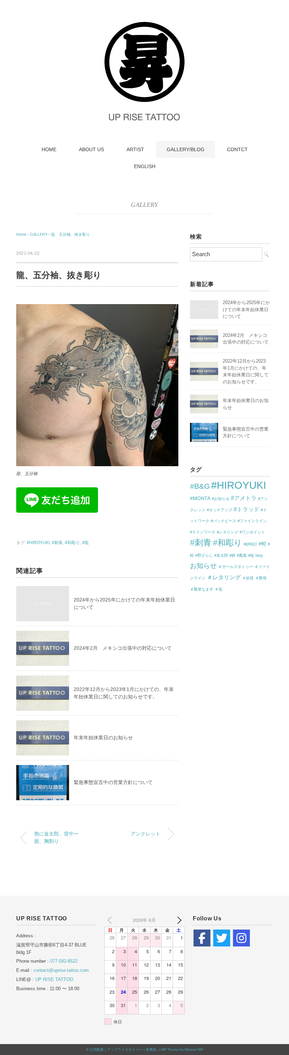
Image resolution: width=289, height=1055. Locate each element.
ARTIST (135, 149)
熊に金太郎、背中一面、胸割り (56, 837)
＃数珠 (261, 578)
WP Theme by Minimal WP (182, 1049)
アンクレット (145, 834)
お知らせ (203, 565)
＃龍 (218, 589)
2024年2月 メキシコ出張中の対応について (123, 648)
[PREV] (111, 920)
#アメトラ (244, 498)
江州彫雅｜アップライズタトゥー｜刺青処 (123, 1049)
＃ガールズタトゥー (235, 566)
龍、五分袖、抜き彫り (70, 234)
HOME (49, 149)
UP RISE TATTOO (54, 979)
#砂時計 (250, 544)
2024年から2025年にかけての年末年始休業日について (246, 309)
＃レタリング (224, 577)
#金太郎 (221, 555)
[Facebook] (201, 938)
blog (259, 555)
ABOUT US (91, 149)
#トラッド (246, 509)
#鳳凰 (242, 555)
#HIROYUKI (38, 542)
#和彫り (72, 542)
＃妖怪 (248, 578)
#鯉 (232, 555)
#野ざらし (204, 555)
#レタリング (227, 532)
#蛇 (262, 544)
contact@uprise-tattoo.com (61, 970)
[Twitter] (221, 938)
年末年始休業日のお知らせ (103, 737)
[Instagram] (241, 938)
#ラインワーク (202, 532)
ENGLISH (144, 166)
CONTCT (237, 149)
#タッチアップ (219, 510)
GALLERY (144, 204)
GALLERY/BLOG (185, 149)
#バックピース (223, 521)
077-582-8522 (64, 961)
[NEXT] (178, 920)
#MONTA (200, 498)
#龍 (85, 542)
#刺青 (57, 542)
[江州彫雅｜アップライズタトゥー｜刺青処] (144, 23)
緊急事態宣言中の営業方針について (113, 782)
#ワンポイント (252, 532)
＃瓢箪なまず (201, 589)
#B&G (200, 486)
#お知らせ (220, 498)
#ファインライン (252, 521)
